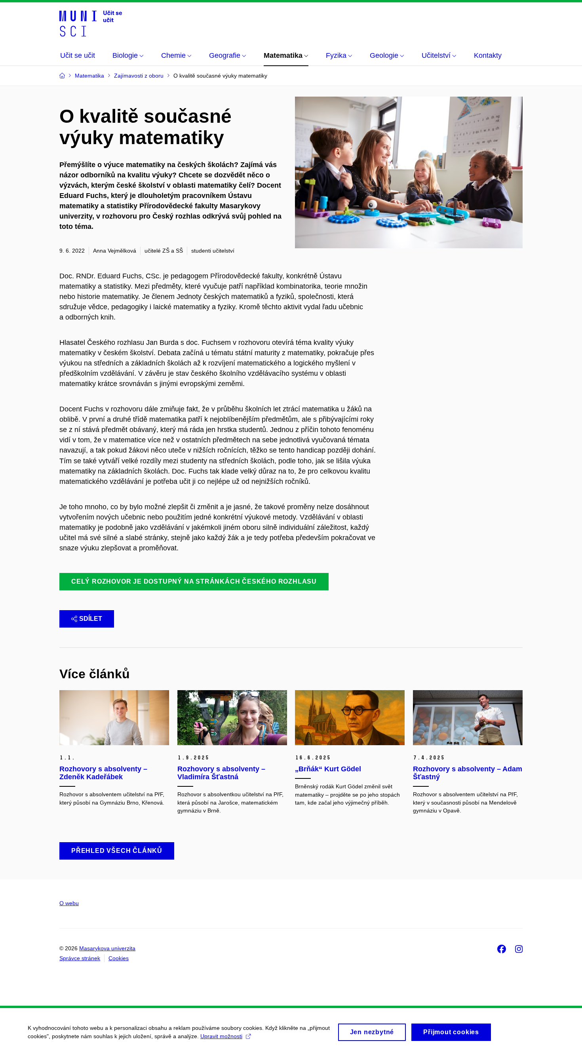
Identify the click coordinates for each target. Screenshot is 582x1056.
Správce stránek (79, 958)
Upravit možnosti (221, 1036)
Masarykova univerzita (107, 948)
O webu (69, 903)
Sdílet (90, 618)
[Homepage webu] (90, 23)
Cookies (118, 958)
